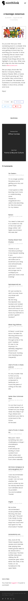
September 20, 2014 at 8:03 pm (15, 286)
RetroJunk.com (11, 65)
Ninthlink (9, 17)
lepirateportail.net (14, 284)
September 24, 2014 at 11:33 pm (15, 400)
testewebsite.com (14, 534)
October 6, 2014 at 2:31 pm (15, 503)
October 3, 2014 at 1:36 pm (15, 471)
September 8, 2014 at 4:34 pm (16, 175)
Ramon (10, 215)
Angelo (10, 502)
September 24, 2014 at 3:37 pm (15, 369)
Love (9, 102)
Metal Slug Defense (14, 324)
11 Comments (14, 20)
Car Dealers (12, 173)
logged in (14, 583)
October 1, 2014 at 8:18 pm (15, 434)
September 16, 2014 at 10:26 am (15, 244)
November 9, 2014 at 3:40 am (16, 536)
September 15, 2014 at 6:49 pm (15, 217)
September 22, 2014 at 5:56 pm (15, 327)
